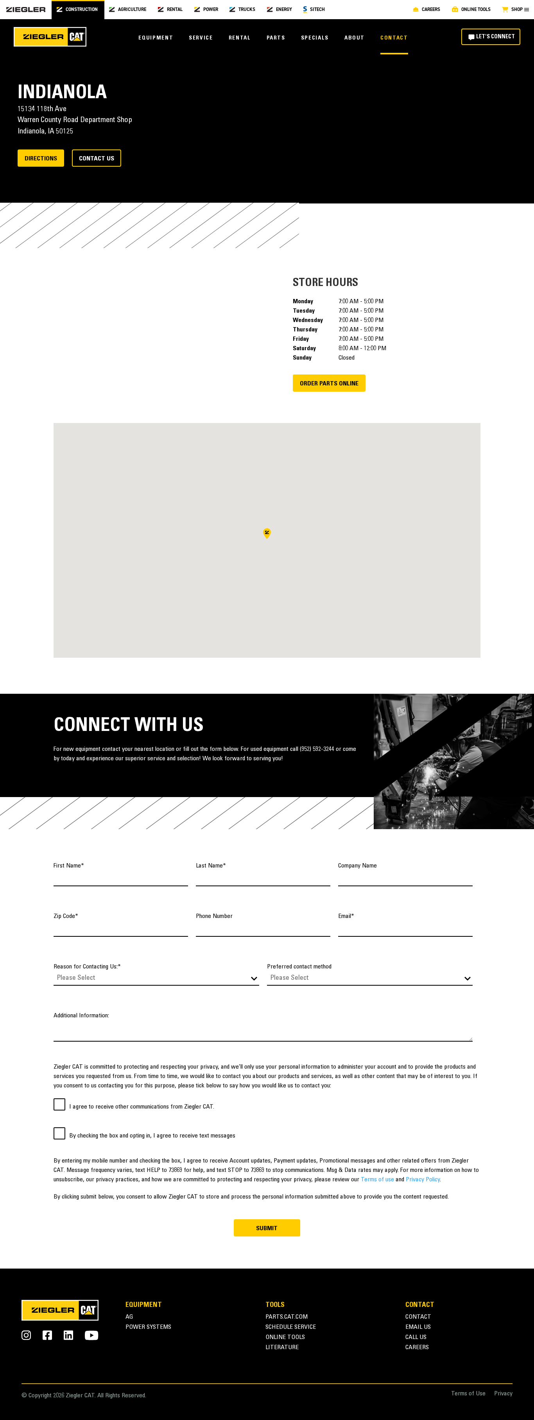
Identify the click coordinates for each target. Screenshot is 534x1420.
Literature (282, 1348)
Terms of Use (468, 1394)
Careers (417, 1348)
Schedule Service (290, 1327)
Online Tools (285, 1338)
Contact (394, 38)
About (354, 38)
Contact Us (96, 159)
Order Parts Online (329, 384)
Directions (41, 159)
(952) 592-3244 (317, 749)
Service (201, 38)
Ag (129, 1317)
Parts (276, 38)
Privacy (503, 1394)
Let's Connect (495, 37)
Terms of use (377, 1180)
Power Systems (148, 1327)
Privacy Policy (423, 1180)
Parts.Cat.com (286, 1317)
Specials (315, 38)
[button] (267, 533)
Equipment (155, 38)
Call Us (415, 1338)
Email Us (418, 1327)
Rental (240, 38)
